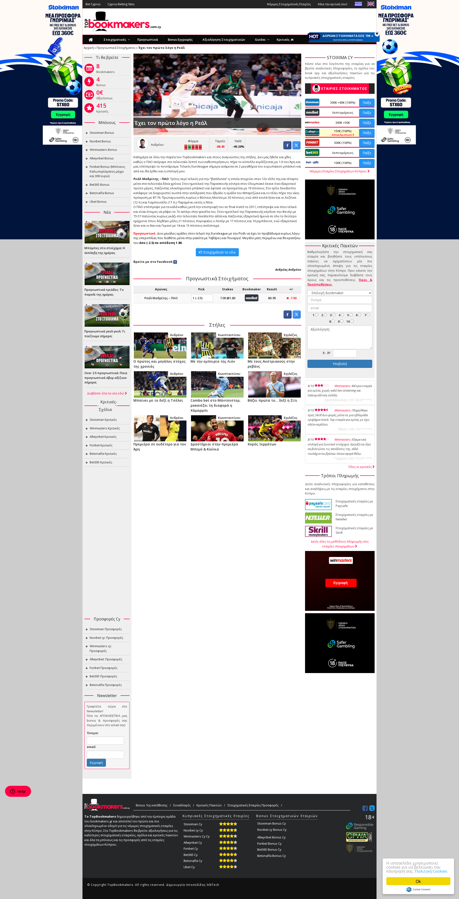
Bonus (101, 82)
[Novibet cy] (251, 297)
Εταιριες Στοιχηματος (344, 88)
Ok (418, 881)
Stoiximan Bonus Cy (271, 823)
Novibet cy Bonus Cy (272, 829)
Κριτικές (102, 108)
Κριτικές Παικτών (209, 805)
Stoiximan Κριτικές (103, 419)
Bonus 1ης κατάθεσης (151, 805)
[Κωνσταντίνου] (217, 345)
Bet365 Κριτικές (101, 462)
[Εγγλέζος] (274, 345)
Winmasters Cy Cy (197, 836)
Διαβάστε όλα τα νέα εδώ (106, 393)
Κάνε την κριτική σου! (332, 4)
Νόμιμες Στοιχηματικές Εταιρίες (289, 4)
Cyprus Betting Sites (121, 4)
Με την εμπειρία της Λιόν (213, 361)
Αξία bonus (104, 95)
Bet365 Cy (191, 855)
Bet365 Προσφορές (103, 676)
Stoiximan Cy (193, 824)
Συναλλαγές (182, 805)
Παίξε (367, 102)
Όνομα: (93, 733)
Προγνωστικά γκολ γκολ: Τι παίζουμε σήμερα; (104, 333)
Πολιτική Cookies (431, 871)
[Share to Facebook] (287, 148)
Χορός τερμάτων (262, 444)
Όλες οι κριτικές (360, 467)
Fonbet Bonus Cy (269, 843)
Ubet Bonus (98, 201)
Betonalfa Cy (193, 861)
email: (91, 747)
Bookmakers (105, 69)
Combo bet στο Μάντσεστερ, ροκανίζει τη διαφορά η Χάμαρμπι (215, 405)
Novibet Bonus (100, 141)
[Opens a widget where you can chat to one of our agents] (18, 792)
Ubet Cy (189, 867)
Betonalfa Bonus (102, 193)
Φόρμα (193, 141)
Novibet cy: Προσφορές (106, 637)
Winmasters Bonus (103, 149)
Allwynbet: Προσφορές (106, 659)
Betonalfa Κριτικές (103, 453)
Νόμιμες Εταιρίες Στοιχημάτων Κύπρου (338, 171)
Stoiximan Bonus (102, 132)
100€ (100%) (342, 163)
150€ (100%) (342, 133)
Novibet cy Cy (193, 830)
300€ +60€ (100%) (342, 102)
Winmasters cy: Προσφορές (101, 648)
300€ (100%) (342, 142)
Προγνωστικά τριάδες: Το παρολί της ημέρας (104, 292)
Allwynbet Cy (193, 842)
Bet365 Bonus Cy (269, 849)
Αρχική (89, 47)
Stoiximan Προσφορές (106, 629)
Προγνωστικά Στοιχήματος (116, 47)
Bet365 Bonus (99, 184)
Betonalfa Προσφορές (106, 685)
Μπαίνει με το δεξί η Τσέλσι (158, 400)
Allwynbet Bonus (102, 158)
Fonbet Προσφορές (103, 668)
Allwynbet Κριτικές (103, 436)
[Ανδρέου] (160, 345)
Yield (238, 141)
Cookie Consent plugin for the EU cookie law (418, 889)
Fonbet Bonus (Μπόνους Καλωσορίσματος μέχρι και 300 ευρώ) (107, 171)
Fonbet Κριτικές (101, 445)
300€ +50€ (342, 122)
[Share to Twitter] (296, 148)
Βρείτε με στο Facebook (153, 261)
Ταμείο (220, 141)
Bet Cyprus (93, 4)
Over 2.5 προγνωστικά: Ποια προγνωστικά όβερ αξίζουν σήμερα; (105, 377)
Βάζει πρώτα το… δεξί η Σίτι (272, 400)
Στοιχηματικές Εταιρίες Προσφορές (253, 805)
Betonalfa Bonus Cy (271, 856)
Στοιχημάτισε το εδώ (219, 252)
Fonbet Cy (191, 848)
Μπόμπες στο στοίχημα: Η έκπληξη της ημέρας (104, 250)
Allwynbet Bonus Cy (271, 837)
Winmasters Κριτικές (105, 428)
